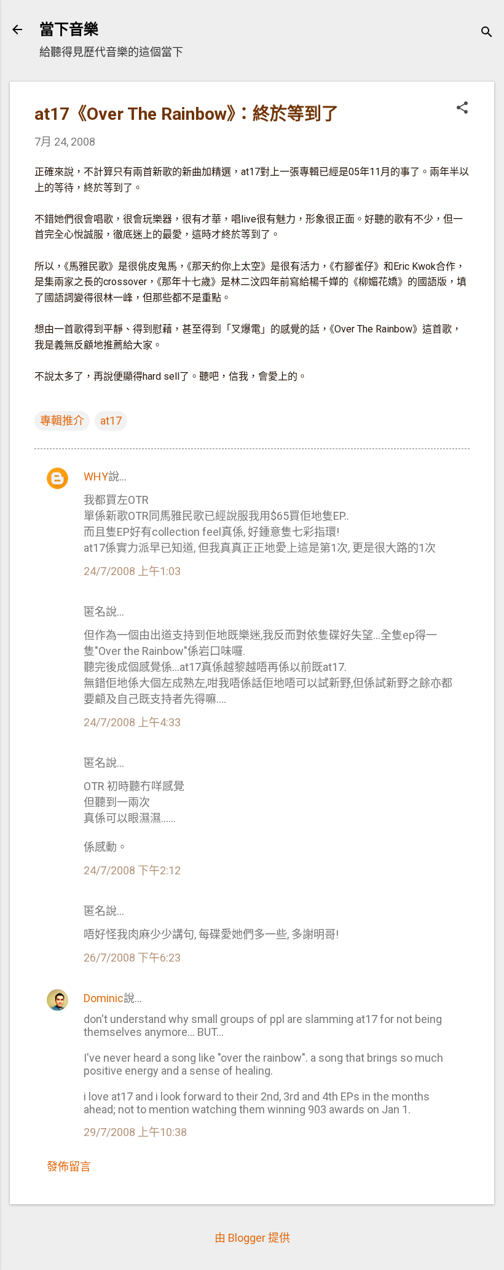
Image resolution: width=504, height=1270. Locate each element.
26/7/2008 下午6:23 (132, 957)
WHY (96, 476)
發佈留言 (69, 1166)
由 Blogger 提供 (252, 1237)
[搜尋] (486, 33)
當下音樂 (68, 29)
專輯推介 (62, 420)
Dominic (104, 998)
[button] (462, 109)
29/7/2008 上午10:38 (135, 1132)
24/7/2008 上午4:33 (132, 722)
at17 (111, 420)
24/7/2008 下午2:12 (132, 870)
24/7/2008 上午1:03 (132, 571)
